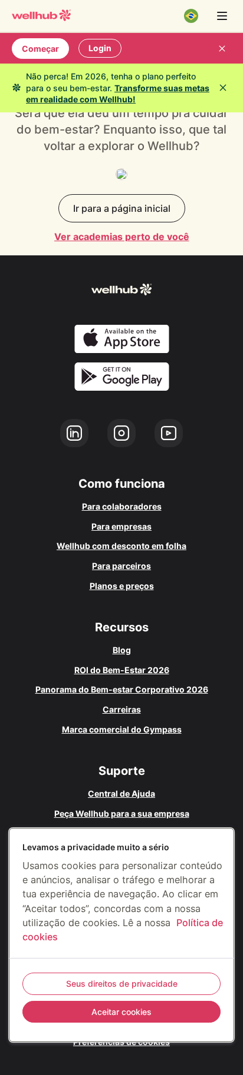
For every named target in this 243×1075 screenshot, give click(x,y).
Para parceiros (121, 566)
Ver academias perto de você (121, 236)
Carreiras (122, 709)
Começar (40, 49)
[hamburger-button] (221, 15)
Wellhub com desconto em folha (121, 546)
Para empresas (121, 526)
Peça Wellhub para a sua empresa (121, 813)
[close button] (221, 48)
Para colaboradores (122, 506)
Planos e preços (122, 586)
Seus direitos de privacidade (122, 984)
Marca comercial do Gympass (122, 729)
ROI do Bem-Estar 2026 (121, 670)
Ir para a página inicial (121, 208)
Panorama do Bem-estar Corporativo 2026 (121, 689)
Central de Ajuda (121, 793)
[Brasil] (191, 16)
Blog (122, 650)
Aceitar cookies (121, 1012)
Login (99, 48)
